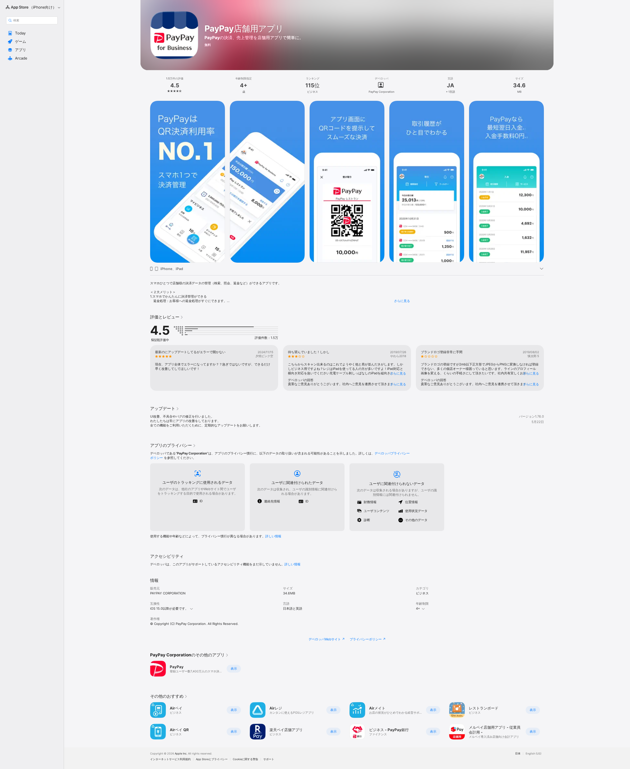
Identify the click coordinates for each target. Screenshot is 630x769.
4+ (418, 608)
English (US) (533, 753)
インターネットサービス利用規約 (170, 759)
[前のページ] (145, 182)
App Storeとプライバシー (212, 759)
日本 (517, 753)
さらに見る (402, 301)
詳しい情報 (273, 536)
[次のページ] (548, 182)
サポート (268, 759)
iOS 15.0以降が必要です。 (169, 608)
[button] (31, 33)
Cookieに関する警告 (245, 759)
